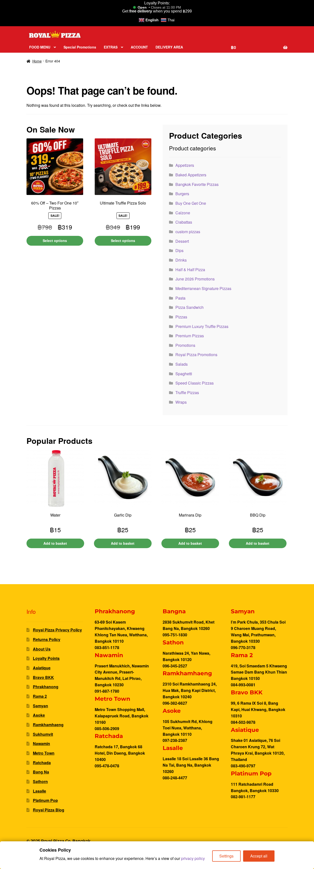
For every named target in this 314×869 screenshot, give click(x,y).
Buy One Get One (190, 203)
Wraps (181, 402)
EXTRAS (111, 47)
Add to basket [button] (55, 543)
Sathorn (40, 781)
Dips (179, 250)
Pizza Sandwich (189, 307)
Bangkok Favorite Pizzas (197, 184)
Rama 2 (40, 696)
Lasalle (39, 791)
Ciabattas (183, 222)
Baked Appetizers (190, 175)
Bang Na (41, 772)
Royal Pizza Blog (48, 810)
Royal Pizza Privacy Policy (57, 630)
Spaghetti (183, 373)
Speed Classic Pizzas (194, 383)
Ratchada (42, 762)
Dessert (182, 241)
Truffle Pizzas (187, 392)
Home (37, 61)
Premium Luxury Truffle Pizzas (201, 326)
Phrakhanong (45, 686)
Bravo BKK (43, 677)
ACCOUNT (139, 47)
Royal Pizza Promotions (196, 354)
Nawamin (41, 743)
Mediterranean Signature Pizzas (203, 288)
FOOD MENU (39, 47)
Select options (55, 240)
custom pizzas (187, 231)
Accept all (258, 856)
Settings (226, 856)
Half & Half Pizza (190, 269)
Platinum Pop (45, 800)
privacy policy (193, 858)
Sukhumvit (43, 734)
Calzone (182, 213)
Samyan (40, 706)
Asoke (39, 715)
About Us (42, 649)
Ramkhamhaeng (48, 724)
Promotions (185, 345)
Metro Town (43, 753)
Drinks (181, 260)
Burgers (182, 193)
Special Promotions (80, 47)
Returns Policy (46, 639)
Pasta (180, 298)
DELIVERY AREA (169, 47)
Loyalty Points (46, 658)
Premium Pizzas (189, 335)
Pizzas (181, 317)
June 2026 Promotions (195, 279)
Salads (181, 364)
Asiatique (42, 668)
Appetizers (184, 165)
